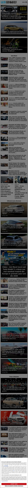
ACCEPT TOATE (14, 484)
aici (13, 470)
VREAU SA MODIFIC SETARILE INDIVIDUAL (14, 485)
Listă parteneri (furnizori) (4, 481)
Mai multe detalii (6, 465)
